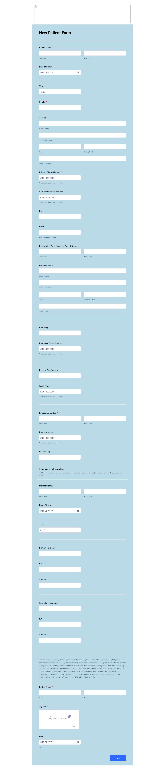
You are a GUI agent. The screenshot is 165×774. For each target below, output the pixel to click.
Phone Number (46, 432)
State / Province (89, 152)
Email (41, 226)
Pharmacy (43, 327)
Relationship (44, 451)
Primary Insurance (47, 547)
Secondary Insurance (48, 602)
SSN (41, 86)
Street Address (44, 128)
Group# (42, 579)
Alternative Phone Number (51, 191)
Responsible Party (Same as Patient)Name (58, 246)
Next (118, 758)
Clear (74, 726)
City (40, 152)
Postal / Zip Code (45, 164)
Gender (43, 101)
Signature (44, 706)
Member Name (46, 485)
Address (43, 117)
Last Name (88, 58)
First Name (43, 58)
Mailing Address (46, 265)
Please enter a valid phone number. (51, 183)
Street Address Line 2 (46, 140)
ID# (41, 563)
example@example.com (47, 237)
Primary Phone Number (50, 172)
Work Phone (45, 385)
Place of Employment (48, 370)
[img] (59, 717)
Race (41, 210)
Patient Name (46, 47)
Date (40, 77)
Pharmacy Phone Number (50, 343)
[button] (78, 72)
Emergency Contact (48, 412)
